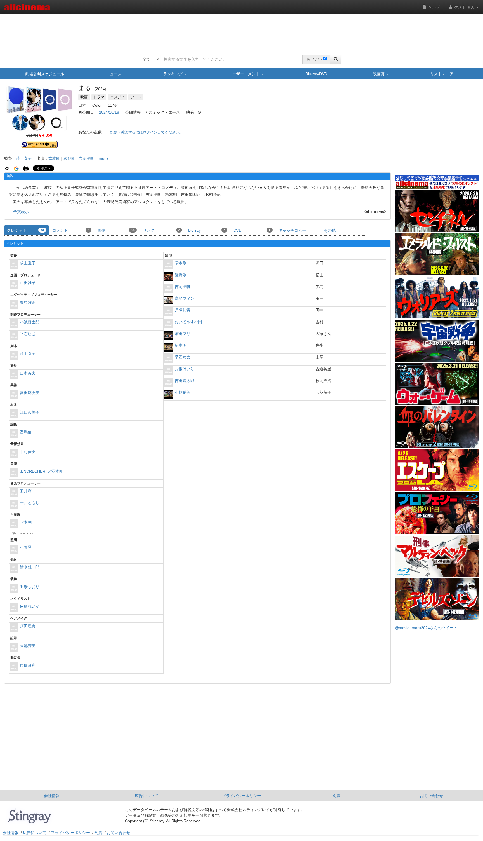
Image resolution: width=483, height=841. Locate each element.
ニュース (114, 74)
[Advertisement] (239, 30)
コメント (70, 230)
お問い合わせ (431, 795)
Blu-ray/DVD (317, 74)
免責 (336, 795)
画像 (116, 230)
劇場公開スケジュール (44, 74)
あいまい (314, 59)
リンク (161, 230)
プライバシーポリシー (241, 795)
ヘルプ (433, 7)
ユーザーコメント (244, 74)
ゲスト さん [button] (464, 7)
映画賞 (379, 74)
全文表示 (21, 211)
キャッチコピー (292, 230)
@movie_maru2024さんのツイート (426, 628)
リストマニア (442, 74)
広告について (146, 795)
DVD (252, 230)
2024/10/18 (109, 112)
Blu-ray (206, 230)
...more (101, 158)
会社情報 (52, 795)
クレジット (25, 230)
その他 (330, 230)
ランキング (173, 74)
